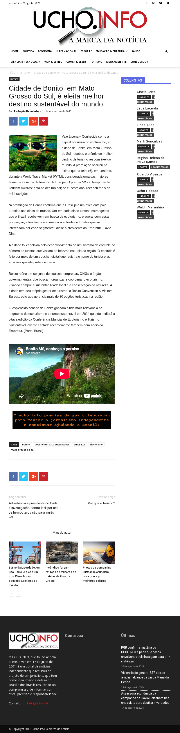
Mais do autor (62, 532)
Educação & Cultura (110, 51)
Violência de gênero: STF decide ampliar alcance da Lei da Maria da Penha (145, 677)
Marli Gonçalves (149, 141)
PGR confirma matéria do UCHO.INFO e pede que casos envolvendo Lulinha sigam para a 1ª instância (145, 654)
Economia (45, 51)
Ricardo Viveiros (149, 174)
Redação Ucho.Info (26, 111)
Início (12, 73)
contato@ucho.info (35, 703)
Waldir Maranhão (150, 207)
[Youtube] (168, 3)
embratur (79, 444)
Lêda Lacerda (147, 108)
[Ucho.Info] (90, 26)
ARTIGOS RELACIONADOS (29, 532)
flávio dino (96, 444)
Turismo (96, 61)
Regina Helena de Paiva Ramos (151, 160)
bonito (26, 444)
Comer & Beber (76, 61)
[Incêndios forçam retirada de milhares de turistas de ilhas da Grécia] (62, 553)
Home (14, 51)
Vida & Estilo (53, 61)
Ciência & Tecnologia (25, 61)
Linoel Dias (145, 125)
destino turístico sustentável (52, 444)
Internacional (66, 51)
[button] (166, 51)
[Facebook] (146, 3)
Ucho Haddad (147, 191)
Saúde (135, 51)
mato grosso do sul (22, 449)
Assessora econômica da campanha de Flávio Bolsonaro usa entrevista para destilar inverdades (145, 698)
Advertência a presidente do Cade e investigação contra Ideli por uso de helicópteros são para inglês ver (34, 510)
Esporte (86, 51)
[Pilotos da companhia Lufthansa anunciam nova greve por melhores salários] (99, 553)
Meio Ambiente (116, 61)
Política (28, 51)
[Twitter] (160, 3)
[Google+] (153, 3)
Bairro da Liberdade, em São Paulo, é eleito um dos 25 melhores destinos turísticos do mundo (24, 576)
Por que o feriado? (101, 503)
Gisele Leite (146, 92)
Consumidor (139, 61)
